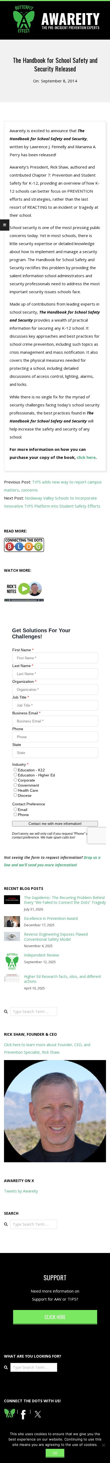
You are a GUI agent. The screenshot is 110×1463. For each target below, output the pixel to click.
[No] (103, 1445)
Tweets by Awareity (21, 1191)
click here (86, 457)
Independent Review (41, 955)
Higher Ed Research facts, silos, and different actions (62, 979)
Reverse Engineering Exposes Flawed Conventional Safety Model (56, 937)
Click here (55, 1316)
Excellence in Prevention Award (51, 918)
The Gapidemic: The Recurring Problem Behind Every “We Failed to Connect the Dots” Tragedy (65, 900)
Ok (55, 1453)
